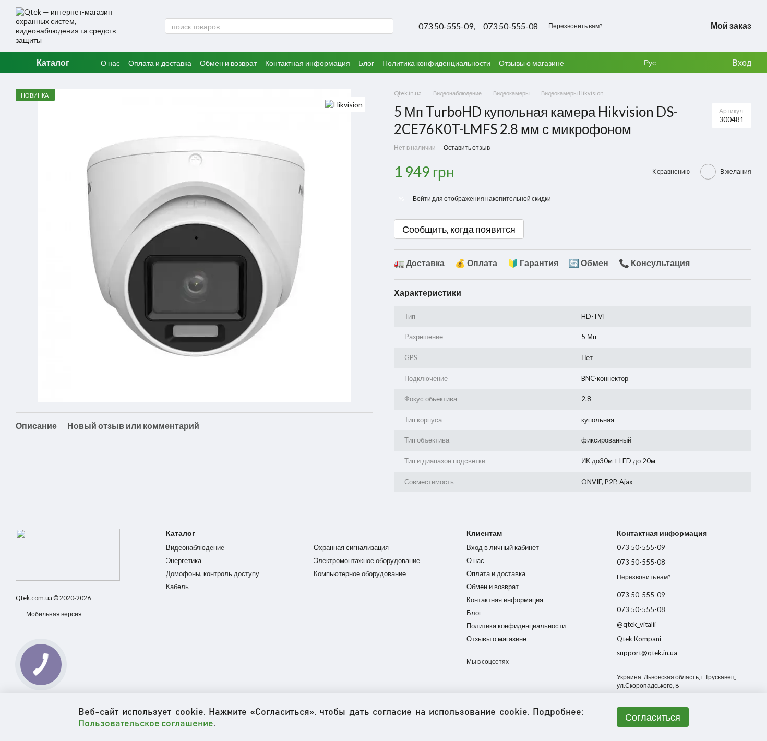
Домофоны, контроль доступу (212, 573)
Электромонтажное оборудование (367, 560)
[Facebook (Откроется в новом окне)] (662, 26)
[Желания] (681, 62)
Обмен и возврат (228, 62)
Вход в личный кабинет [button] (502, 547)
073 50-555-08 (510, 26)
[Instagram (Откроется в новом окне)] (650, 26)
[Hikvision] (343, 104)
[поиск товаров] (385, 26)
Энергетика (183, 560)
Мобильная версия (53, 614)
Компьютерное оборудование (360, 573)
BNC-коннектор (604, 378)
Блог (366, 62)
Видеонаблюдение (195, 547)
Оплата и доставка (159, 62)
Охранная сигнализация (351, 547)
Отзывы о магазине (531, 62)
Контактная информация (307, 62)
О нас (110, 62)
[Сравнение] (702, 62)
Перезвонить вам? (575, 26)
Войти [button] (422, 198)
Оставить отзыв (467, 147)
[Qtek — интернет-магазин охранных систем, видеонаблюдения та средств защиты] (68, 554)
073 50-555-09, (446, 26)
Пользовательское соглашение (145, 722)
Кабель (177, 586)
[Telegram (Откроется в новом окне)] (675, 26)
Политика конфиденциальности (436, 62)
